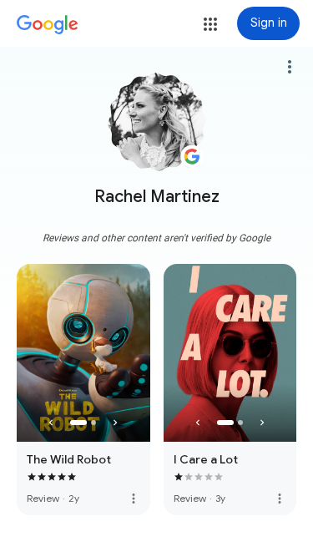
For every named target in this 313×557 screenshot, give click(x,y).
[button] (210, 24)
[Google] (47, 25)
